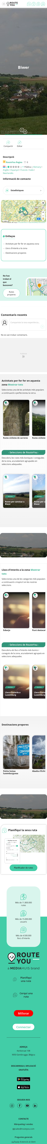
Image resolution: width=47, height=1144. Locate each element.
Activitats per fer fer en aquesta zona (22, 243)
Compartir (8, 146)
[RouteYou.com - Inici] (12, 4)
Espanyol (15, 170)
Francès (24, 170)
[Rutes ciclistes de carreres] (16, 418)
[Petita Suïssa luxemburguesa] (16, 752)
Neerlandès (8, 173)
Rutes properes (11, 293)
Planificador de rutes (23, 867)
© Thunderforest (22, 222)
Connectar (23, 1027)
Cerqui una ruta (26, 995)
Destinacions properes (15, 253)
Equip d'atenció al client (24, 1141)
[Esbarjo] (16, 610)
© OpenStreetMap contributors (36, 222)
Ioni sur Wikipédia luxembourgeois (16, 131)
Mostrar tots (15, 384)
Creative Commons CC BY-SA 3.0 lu (21, 555)
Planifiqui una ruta (26, 979)
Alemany (37, 167)
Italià (31, 170)
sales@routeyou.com (24, 1129)
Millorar (23, 1013)
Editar (19, 146)
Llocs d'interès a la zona (16, 248)
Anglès (6, 170)
